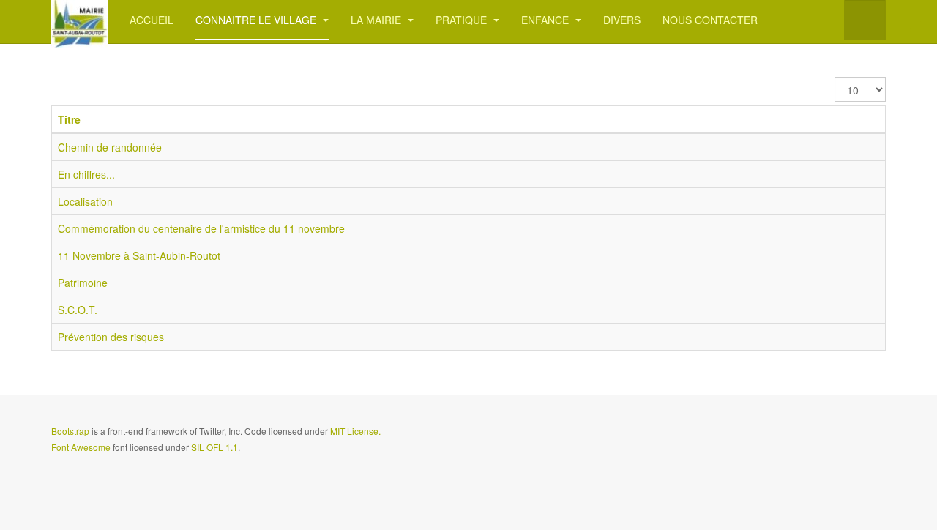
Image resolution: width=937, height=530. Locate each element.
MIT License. (355, 431)
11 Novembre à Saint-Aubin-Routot (139, 255)
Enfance (546, 19)
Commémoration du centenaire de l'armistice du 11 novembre (201, 228)
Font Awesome (81, 447)
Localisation (85, 201)
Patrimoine (83, 282)
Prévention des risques (111, 336)
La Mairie (377, 19)
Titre (69, 119)
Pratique (463, 19)
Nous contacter (710, 19)
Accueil (151, 19)
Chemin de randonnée (110, 147)
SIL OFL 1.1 (214, 447)
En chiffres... (86, 174)
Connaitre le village (257, 19)
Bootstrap (70, 431)
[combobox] (865, 20)
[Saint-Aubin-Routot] (79, 20)
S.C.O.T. (77, 309)
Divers (622, 19)
